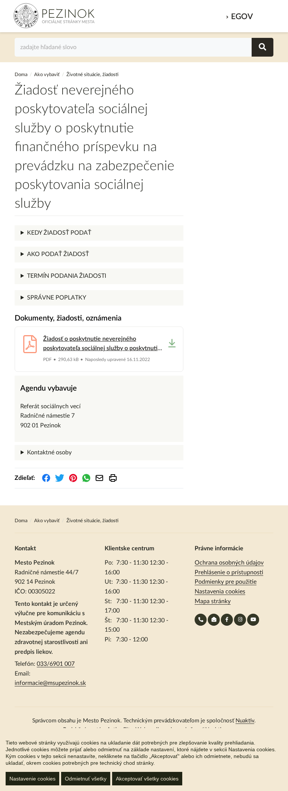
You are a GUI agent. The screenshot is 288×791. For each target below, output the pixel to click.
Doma (21, 74)
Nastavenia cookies (220, 592)
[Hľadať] (262, 47)
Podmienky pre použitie (225, 582)
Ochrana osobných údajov (229, 563)
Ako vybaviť (47, 74)
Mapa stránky (213, 601)
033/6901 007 (56, 664)
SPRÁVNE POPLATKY (56, 298)
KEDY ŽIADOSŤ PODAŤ (59, 233)
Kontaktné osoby (49, 452)
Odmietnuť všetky (85, 779)
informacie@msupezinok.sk (50, 683)
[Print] (113, 478)
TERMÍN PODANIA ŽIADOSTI (66, 276)
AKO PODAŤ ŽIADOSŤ (58, 254)
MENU (264, 14)
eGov (242, 17)
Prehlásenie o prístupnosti (229, 572)
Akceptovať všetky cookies (147, 779)
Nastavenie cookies (32, 779)
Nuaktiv (245, 721)
